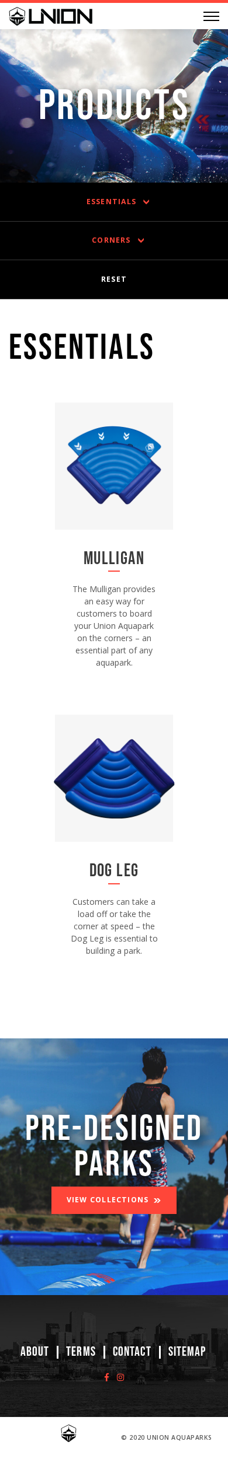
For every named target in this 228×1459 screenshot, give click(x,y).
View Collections (108, 1200)
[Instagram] (120, 1377)
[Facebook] (107, 1377)
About (34, 1352)
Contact (132, 1352)
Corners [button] (111, 240)
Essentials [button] (111, 202)
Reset (114, 279)
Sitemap (187, 1352)
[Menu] (211, 16)
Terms (80, 1352)
